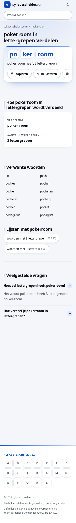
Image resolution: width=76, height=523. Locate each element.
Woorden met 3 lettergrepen (31, 238)
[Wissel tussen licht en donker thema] (67, 4)
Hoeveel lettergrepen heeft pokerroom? (34, 285)
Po (7, 176)
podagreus (12, 215)
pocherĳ (45, 199)
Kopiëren (21, 74)
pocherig (11, 199)
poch (43, 176)
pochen (45, 183)
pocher (10, 191)
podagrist (46, 215)
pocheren (46, 191)
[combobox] (38, 15)
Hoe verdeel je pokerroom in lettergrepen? (26, 313)
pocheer (11, 183)
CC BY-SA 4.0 (48, 512)
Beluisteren (49, 74)
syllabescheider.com (15, 26)
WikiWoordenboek (14, 512)
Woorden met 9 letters (26, 249)
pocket (44, 207)
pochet (10, 207)
